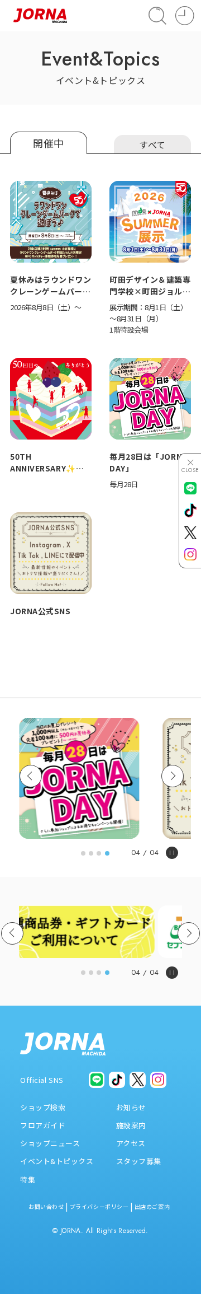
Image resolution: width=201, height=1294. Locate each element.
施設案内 (131, 1125)
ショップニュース (50, 1143)
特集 (27, 1179)
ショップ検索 (42, 1107)
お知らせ (131, 1107)
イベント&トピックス (57, 1161)
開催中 (48, 143)
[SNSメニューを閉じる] (190, 465)
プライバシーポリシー (99, 1206)
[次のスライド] (172, 776)
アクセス (131, 1143)
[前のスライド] (31, 776)
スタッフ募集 (138, 1161)
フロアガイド (42, 1125)
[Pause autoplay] (172, 853)
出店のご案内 (152, 1206)
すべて (152, 144)
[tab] (83, 853)
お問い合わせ (46, 1206)
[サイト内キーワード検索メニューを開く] (157, 16)
